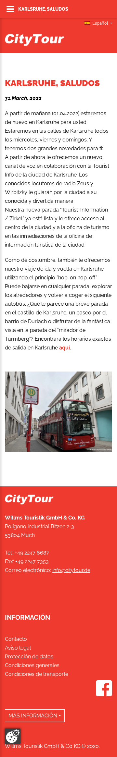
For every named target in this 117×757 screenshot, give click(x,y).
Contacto (16, 639)
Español (100, 23)
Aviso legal (18, 648)
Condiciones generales (32, 665)
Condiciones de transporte (36, 674)
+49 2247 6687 (32, 553)
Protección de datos (29, 656)
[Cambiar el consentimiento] (12, 736)
